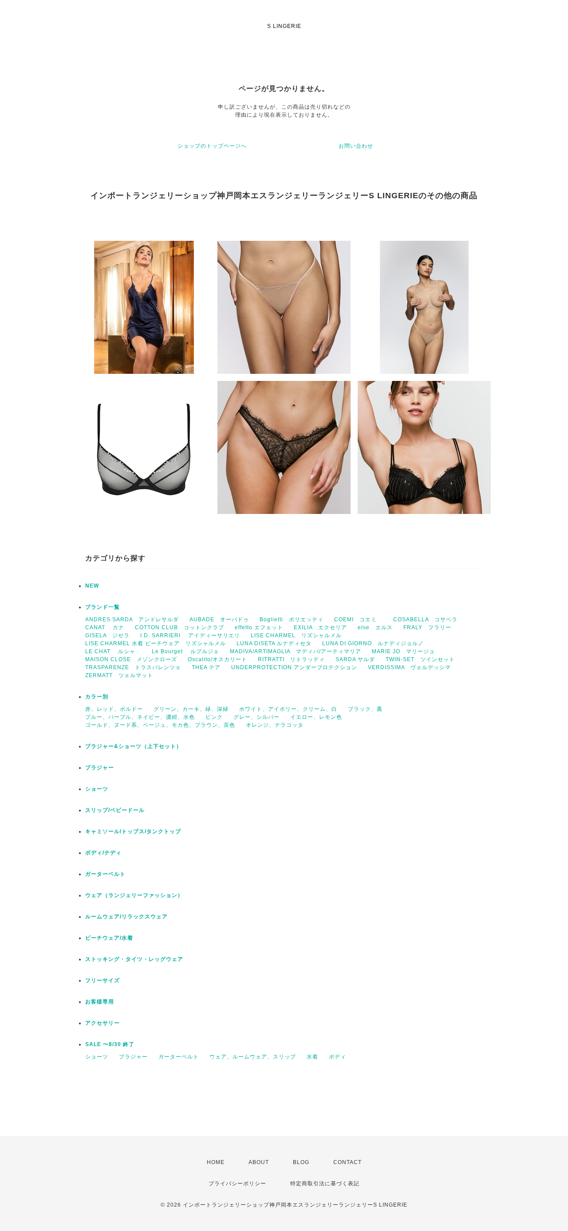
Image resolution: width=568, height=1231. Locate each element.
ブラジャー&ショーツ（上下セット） (133, 746)
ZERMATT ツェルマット (119, 675)
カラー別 (96, 697)
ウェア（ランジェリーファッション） (134, 895)
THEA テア (206, 667)
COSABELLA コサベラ (425, 619)
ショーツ (96, 789)
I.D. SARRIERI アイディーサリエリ (190, 635)
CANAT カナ (104, 627)
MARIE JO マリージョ (403, 651)
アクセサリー (102, 1023)
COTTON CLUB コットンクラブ (179, 627)
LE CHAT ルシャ (113, 651)
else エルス (375, 627)
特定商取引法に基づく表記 (324, 1183)
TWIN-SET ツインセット (420, 659)
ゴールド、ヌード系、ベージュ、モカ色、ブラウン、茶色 (160, 725)
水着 (312, 1057)
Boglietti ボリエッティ (291, 619)
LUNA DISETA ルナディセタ (274, 643)
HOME (216, 1162)
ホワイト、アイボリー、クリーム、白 (288, 709)
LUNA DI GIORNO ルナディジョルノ (373, 643)
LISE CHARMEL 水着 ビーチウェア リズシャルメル (155, 643)
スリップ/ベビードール (115, 810)
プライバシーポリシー (237, 1183)
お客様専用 (99, 1002)
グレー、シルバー (256, 717)
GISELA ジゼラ (107, 635)
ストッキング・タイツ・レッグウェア (134, 959)
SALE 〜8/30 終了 (109, 1044)
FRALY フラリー (427, 627)
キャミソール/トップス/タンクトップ (133, 831)
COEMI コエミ (358, 619)
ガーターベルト (105, 874)
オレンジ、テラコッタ (275, 725)
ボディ (337, 1057)
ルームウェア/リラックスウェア (126, 916)
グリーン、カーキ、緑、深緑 (191, 709)
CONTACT (347, 1162)
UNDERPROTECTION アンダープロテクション (294, 667)
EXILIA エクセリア (320, 627)
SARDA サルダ (355, 659)
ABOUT (258, 1162)
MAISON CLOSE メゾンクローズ (131, 659)
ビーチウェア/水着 (109, 938)
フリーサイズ (102, 980)
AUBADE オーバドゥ (219, 619)
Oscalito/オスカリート (217, 659)
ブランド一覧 (102, 607)
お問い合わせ (356, 146)
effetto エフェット (259, 627)
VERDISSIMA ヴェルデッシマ (409, 667)
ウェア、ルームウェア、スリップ (252, 1057)
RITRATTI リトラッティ (291, 659)
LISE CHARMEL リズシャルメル (296, 635)
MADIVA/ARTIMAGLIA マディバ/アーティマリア (295, 651)
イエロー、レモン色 (316, 717)
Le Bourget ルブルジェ (185, 651)
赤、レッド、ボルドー (114, 709)
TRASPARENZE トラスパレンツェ (133, 667)
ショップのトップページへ (212, 146)
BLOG (301, 1162)
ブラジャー (99, 767)
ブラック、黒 (365, 709)
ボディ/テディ (103, 853)
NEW (92, 586)
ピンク (214, 717)
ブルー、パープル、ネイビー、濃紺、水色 (140, 717)
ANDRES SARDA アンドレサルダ (132, 619)
